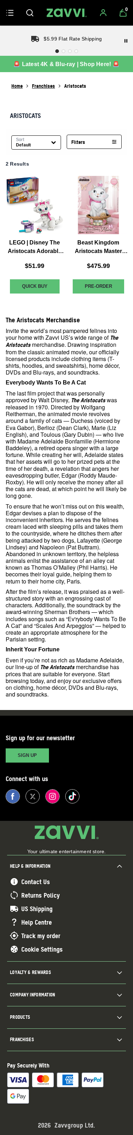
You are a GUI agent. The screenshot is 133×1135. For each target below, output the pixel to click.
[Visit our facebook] (13, 796)
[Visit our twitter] (33, 796)
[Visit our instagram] (52, 796)
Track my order (40, 936)
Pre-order (98, 286)
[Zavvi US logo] (66, 13)
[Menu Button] (10, 13)
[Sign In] (103, 13)
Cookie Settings (42, 949)
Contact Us (35, 882)
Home (17, 86)
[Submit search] (30, 13)
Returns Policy (40, 895)
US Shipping (36, 909)
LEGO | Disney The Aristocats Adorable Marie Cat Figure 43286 (34, 247)
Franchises (43, 86)
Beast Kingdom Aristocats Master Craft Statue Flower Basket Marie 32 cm (98, 247)
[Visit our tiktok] (72, 796)
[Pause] (126, 41)
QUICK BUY (35, 286)
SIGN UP (27, 755)
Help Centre (36, 922)
